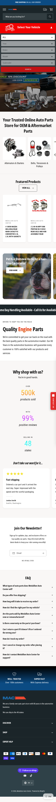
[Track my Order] (45, 9)
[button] (4, 9)
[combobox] (21, 16)
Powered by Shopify (38, 791)
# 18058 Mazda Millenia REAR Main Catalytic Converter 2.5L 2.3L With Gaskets (13, 232)
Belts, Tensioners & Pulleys (39, 165)
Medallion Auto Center (24, 791)
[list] (28, 419)
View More (13, 270)
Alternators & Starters (14, 163)
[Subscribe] (43, 553)
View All (26, 188)
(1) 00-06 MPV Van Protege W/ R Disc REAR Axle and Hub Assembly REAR (38, 230)
